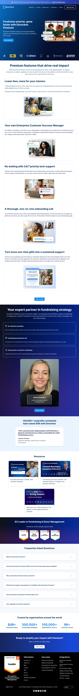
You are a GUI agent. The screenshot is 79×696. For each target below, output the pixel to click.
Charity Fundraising (47, 670)
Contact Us (27, 660)
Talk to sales (39, 299)
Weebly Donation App (66, 671)
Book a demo (8, 40)
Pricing (38, 7)
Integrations (65, 657)
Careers (26, 667)
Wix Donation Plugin (65, 668)
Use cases (46, 657)
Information (29, 657)
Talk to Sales (39, 410)
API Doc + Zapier (65, 678)
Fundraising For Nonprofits (49, 665)
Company (53, 7)
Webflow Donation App (66, 673)
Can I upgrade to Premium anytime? (18, 604)
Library (26, 680)
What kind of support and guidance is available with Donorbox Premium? (30, 585)
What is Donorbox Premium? (15, 557)
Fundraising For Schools (49, 667)
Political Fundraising (47, 660)
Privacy (26, 675)
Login (60, 7)
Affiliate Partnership (29, 677)
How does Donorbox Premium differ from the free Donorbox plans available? (31, 566)
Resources (45, 7)
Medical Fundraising (47, 663)
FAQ (25, 670)
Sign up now (70, 7)
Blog (25, 665)
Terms (25, 672)
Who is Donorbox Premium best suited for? (20, 576)
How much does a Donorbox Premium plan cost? (22, 594)
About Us (26, 663)
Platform (31, 7)
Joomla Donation (65, 675)
